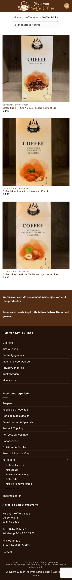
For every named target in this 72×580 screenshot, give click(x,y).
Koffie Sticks (13, 488)
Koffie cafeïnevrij (15, 465)
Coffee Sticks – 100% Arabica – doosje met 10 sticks (29, 107)
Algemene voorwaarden (17, 361)
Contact (7, 552)
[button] (4, 6)
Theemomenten (12, 495)
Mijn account (10, 380)
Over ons (8, 342)
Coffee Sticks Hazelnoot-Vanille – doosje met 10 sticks (30, 274)
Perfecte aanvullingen (16, 434)
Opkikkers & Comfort (15, 447)
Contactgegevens (13, 355)
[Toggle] (67, 460)
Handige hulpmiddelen (16, 415)
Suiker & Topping (13, 428)
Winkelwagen (11, 374)
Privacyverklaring (13, 367)
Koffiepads (11, 479)
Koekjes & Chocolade (15, 409)
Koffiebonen (12, 469)
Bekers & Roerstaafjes (16, 453)
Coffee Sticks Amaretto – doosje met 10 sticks (26, 191)
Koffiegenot (32, 17)
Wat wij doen (10, 349)
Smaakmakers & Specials (18, 422)
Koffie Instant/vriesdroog (19, 483)
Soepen (7, 403)
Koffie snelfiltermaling (17, 474)
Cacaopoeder (11, 441)
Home (17, 17)
